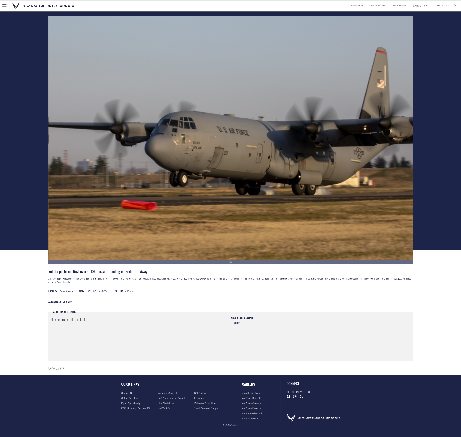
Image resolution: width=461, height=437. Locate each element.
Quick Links (130, 384)
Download (56, 302)
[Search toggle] (455, 5)
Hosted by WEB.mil (230, 425)
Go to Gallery (56, 368)
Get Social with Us (298, 392)
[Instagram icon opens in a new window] (295, 396)
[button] (4, 5)
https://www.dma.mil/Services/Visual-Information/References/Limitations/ (307, 331)
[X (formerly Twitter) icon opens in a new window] (301, 396)
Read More (235, 323)
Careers (248, 384)
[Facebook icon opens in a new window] (288, 396)
